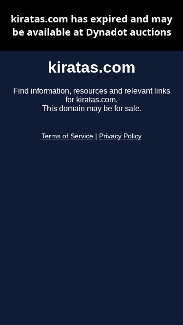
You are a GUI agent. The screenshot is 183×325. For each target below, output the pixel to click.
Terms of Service (67, 136)
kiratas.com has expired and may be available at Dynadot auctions (91, 25)
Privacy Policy (120, 136)
